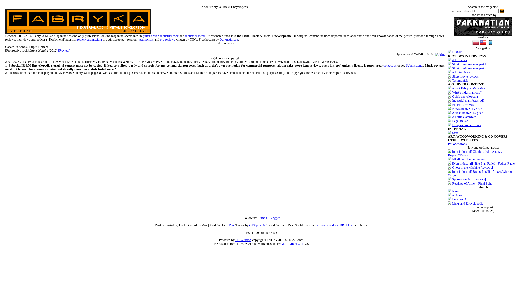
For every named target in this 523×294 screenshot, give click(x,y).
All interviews (461, 72)
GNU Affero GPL (292, 243)
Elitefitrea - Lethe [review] (469, 159)
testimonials (146, 39)
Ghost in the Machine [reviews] (472, 167)
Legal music (460, 121)
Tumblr (262, 218)
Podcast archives (463, 104)
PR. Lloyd (347, 225)
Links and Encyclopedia (467, 203)
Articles (456, 195)
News (455, 191)
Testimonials (460, 80)
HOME (457, 52)
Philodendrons (457, 144)
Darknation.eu (229, 39)
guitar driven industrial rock (161, 36)
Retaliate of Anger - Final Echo (472, 183)
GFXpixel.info (258, 225)
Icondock (332, 225)
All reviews (459, 60)
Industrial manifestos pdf (468, 100)
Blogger (274, 218)
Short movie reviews (465, 76)
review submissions (89, 39)
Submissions (414, 65)
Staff (455, 133)
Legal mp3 (458, 199)
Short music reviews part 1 (469, 64)
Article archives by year (467, 113)
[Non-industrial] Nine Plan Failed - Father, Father (484, 163)
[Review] (64, 50)
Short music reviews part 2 (469, 68)
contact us (390, 65)
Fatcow (320, 225)
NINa (230, 225)
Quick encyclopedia (465, 96)
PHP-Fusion (243, 240)
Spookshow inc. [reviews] (469, 179)
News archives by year (467, 108)
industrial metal (195, 36)
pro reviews (167, 39)
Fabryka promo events (466, 125)
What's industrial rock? (467, 92)
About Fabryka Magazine (468, 88)
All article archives (464, 117)
